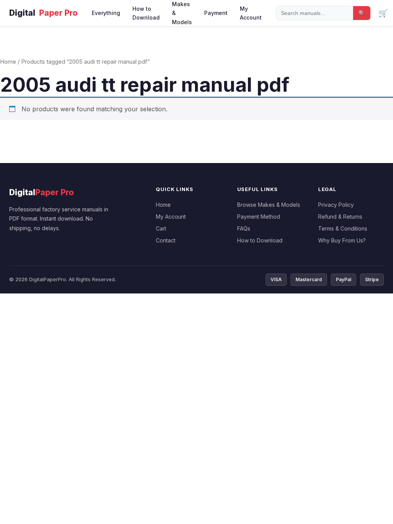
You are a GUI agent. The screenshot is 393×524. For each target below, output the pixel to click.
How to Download (146, 13)
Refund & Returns (340, 216)
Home (8, 61)
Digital (43, 13)
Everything (106, 13)
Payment (216, 13)
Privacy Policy (336, 204)
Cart (161, 228)
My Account (251, 13)
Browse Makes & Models (268, 204)
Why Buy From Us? (342, 240)
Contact (165, 240)
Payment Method (258, 216)
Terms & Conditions (342, 228)
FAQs (243, 228)
